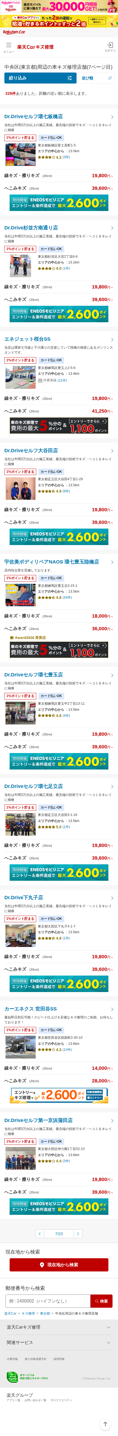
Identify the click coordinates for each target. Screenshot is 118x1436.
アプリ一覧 (13, 1400)
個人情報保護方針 (36, 1358)
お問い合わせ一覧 (35, 1400)
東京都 (45, 1313)
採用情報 (59, 1358)
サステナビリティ (61, 1400)
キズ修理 (28, 1313)
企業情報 (12, 1358)
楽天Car (10, 1313)
